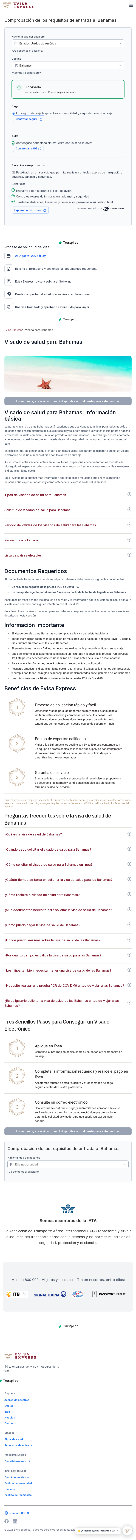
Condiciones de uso (17, 1477)
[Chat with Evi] (127, 1530)
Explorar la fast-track (28, 210)
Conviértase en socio (17, 1461)
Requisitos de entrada (18, 1445)
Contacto (10, 1423)
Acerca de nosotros (16, 1399)
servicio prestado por (90, 208)
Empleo (8, 1405)
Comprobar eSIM (26, 148)
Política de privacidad (18, 1483)
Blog (7, 1411)
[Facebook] (6, 1521)
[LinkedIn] (15, 1521)
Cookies (9, 1489)
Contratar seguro (27, 118)
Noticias (9, 1417)
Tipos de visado (14, 1439)
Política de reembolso (18, 1494)
